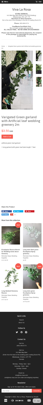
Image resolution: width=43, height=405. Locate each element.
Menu (6, 2)
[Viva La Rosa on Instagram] (26, 332)
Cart (40, 2)
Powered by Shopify (32, 397)
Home (3, 46)
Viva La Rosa (21, 9)
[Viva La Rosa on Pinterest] (21, 332)
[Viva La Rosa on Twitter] (17, 332)
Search (21, 320)
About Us (21, 322)
